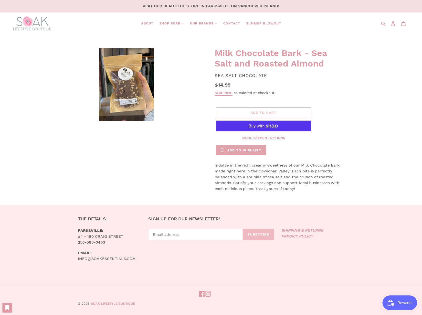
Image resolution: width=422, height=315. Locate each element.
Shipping (223, 93)
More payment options (263, 138)
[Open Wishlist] (7, 308)
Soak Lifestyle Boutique (113, 303)
